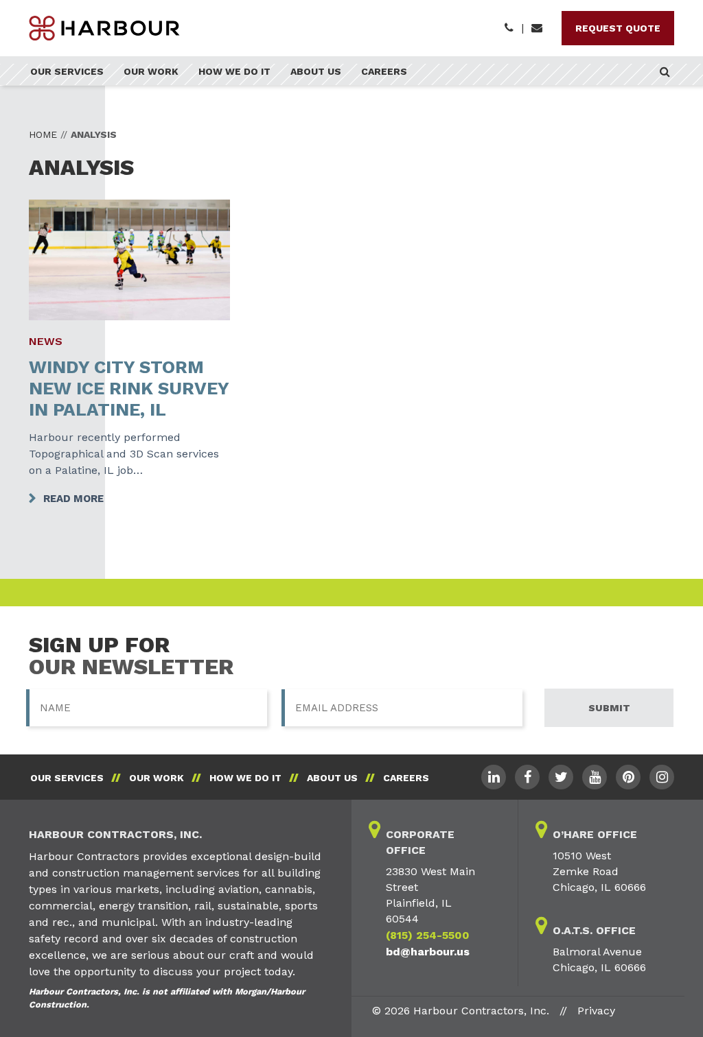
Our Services (67, 71)
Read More (73, 498)
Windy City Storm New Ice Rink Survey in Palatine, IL (129, 388)
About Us (315, 71)
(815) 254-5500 (428, 935)
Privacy (596, 1010)
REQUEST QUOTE (617, 28)
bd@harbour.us (428, 951)
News (45, 341)
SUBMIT (609, 707)
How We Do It (234, 71)
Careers (384, 71)
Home (43, 134)
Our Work (151, 71)
